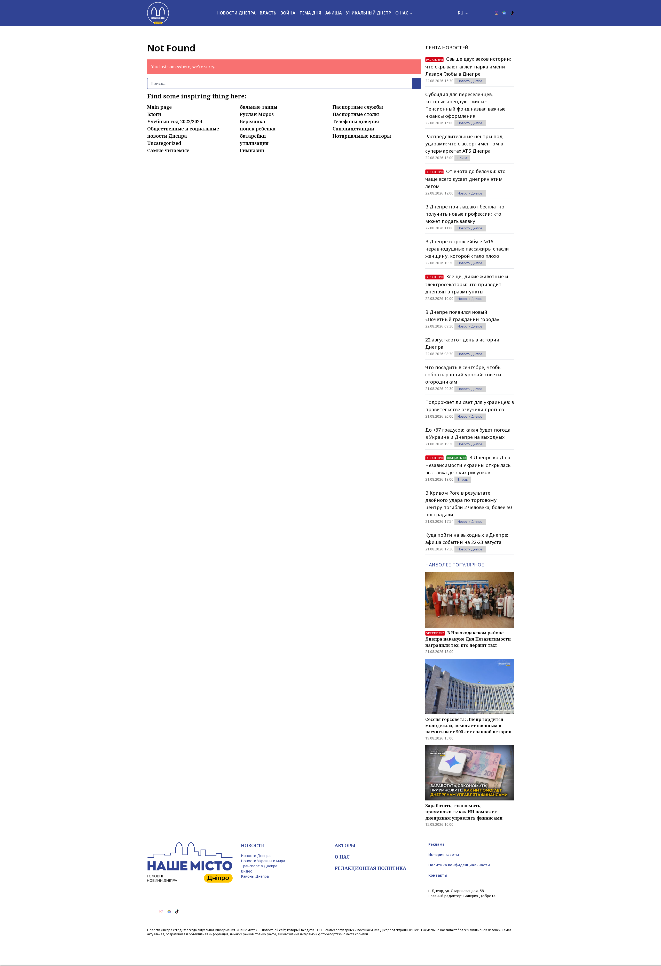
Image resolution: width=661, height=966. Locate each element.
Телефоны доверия (356, 121)
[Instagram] (496, 13)
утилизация (254, 143)
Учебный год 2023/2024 (174, 121)
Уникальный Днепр (368, 13)
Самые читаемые (168, 150)
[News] (504, 13)
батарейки (253, 136)
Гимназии (252, 150)
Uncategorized (164, 143)
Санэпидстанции (353, 129)
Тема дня (310, 13)
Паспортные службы (358, 107)
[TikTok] (512, 13)
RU (460, 13)
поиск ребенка (258, 129)
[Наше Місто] (158, 13)
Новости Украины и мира (263, 860)
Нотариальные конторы (362, 136)
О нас (401, 13)
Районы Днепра (255, 876)
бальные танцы (258, 107)
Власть (268, 13)
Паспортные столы (356, 114)
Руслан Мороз (257, 114)
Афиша (333, 13)
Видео (247, 871)
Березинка (252, 121)
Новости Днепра (236, 13)
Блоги (154, 114)
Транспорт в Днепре (259, 865)
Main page (159, 107)
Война (287, 13)
